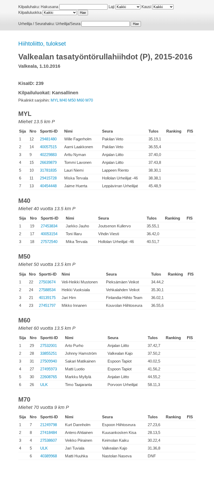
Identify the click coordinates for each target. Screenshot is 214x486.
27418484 (48, 432)
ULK (44, 384)
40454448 (48, 186)
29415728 (48, 178)
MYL (54, 100)
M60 (80, 100)
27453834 (49, 226)
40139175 (47, 297)
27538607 (48, 440)
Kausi (146, 6)
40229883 (48, 154)
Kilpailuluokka (29, 12)
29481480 (48, 139)
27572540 (49, 241)
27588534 (47, 290)
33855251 (48, 353)
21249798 (48, 424)
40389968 (48, 456)
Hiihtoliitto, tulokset (42, 43)
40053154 (49, 234)
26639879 (48, 162)
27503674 (47, 282)
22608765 (48, 377)
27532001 (48, 345)
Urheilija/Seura (68, 23)
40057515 (48, 147)
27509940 (48, 361)
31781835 (48, 170)
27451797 (47, 305)
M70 (89, 100)
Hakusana (49, 6)
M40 (63, 100)
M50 (72, 100)
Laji (111, 6)
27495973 (48, 369)
